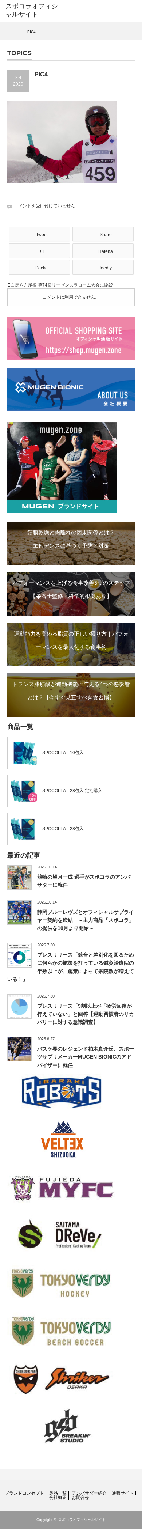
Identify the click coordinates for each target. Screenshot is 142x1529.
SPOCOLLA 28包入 (63, 828)
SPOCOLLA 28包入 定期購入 (72, 790)
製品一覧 (58, 1493)
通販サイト (123, 1493)
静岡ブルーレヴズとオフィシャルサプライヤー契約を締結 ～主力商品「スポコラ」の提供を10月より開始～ (85, 920)
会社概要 (58, 1497)
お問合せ (80, 1497)
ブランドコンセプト (24, 1493)
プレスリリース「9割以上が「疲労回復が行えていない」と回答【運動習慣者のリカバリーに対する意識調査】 (85, 1014)
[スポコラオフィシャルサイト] (33, 10)
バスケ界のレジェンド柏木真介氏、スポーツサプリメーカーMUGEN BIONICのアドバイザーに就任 (85, 1057)
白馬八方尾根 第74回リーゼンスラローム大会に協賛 (62, 285)
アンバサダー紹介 (89, 1493)
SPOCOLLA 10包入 (63, 752)
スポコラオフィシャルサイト (82, 1520)
